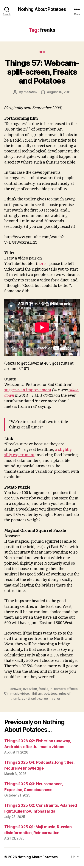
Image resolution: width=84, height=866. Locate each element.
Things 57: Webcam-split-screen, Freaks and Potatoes (42, 72)
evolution (30, 689)
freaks (43, 689)
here (41, 263)
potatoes (50, 693)
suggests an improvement (27, 390)
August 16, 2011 (59, 92)
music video (19, 693)
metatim (30, 92)
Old (42, 52)
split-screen (40, 698)
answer (15, 689)
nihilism (36, 693)
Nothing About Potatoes (42, 9)
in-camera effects (64, 689)
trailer (55, 698)
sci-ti (26, 698)
